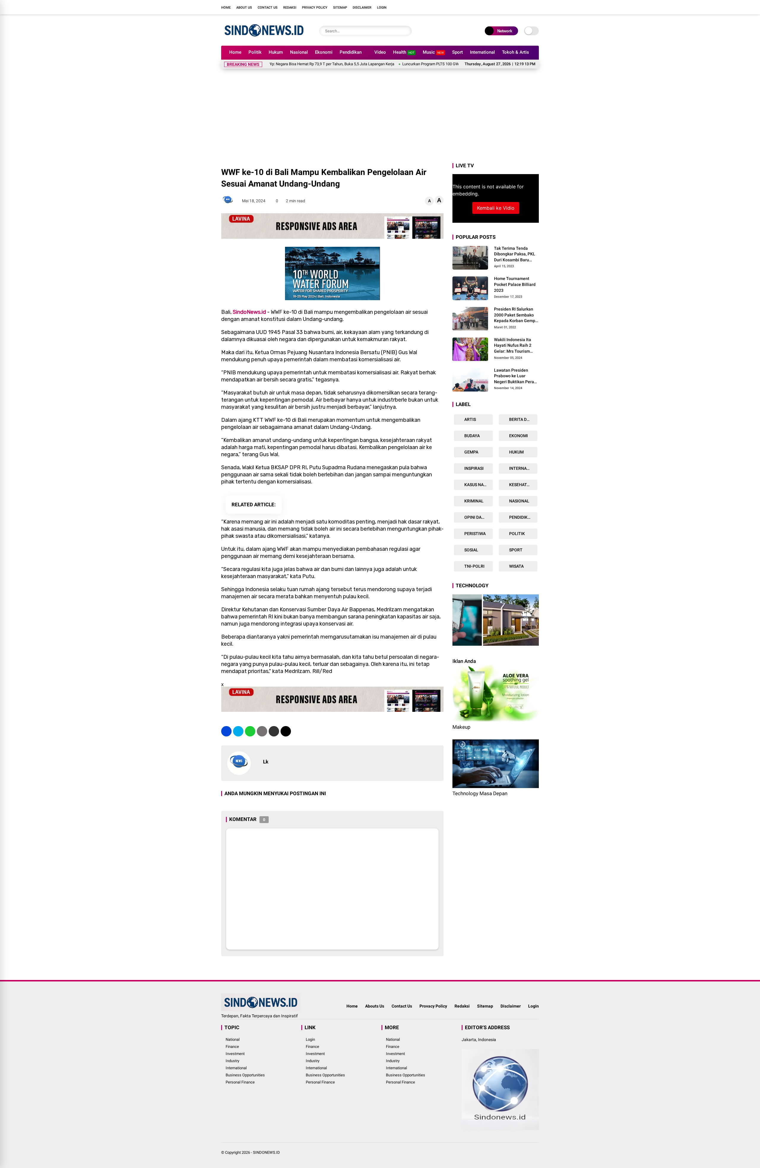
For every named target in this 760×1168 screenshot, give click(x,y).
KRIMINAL (473, 501)
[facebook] (500, 7)
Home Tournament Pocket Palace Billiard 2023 (515, 284)
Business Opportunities (245, 1075)
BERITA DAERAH (523, 419)
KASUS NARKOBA (478, 485)
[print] (262, 731)
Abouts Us (374, 1006)
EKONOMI (518, 436)
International (482, 52)
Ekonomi (323, 52)
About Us (244, 7)
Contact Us (268, 7)
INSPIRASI (473, 468)
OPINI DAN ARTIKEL (478, 517)
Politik (255, 52)
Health (403, 52)
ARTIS (469, 419)
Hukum (276, 52)
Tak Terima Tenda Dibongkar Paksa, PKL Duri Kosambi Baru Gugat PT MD (514, 254)
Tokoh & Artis (515, 52)
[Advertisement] (380, 117)
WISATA (516, 566)
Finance (232, 1046)
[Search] (405, 31)
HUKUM (516, 452)
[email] (274, 731)
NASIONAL (518, 501)
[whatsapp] (250, 731)
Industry (232, 1061)
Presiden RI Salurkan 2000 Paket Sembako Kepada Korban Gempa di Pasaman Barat (516, 315)
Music (433, 52)
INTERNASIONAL (523, 468)
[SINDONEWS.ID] (264, 38)
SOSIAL (470, 550)
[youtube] (526, 7)
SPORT (515, 550)
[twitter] (509, 7)
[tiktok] (535, 7)
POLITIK (516, 534)
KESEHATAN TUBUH (523, 485)
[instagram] (518, 7)
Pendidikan (351, 52)
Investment (235, 1053)
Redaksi (289, 7)
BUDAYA (471, 436)
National (233, 1039)
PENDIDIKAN (520, 517)
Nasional (299, 52)
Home (226, 7)
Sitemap (340, 7)
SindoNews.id (249, 312)
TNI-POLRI (473, 566)
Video (380, 52)
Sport (457, 52)
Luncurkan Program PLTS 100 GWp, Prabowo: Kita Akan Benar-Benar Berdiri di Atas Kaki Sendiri (436, 64)
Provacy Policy (433, 1006)
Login (382, 7)
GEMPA (470, 452)
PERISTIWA (474, 534)
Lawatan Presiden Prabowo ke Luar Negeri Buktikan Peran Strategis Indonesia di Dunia (515, 376)
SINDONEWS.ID (266, 1152)
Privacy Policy (314, 7)
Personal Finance (240, 1082)
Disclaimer (362, 7)
